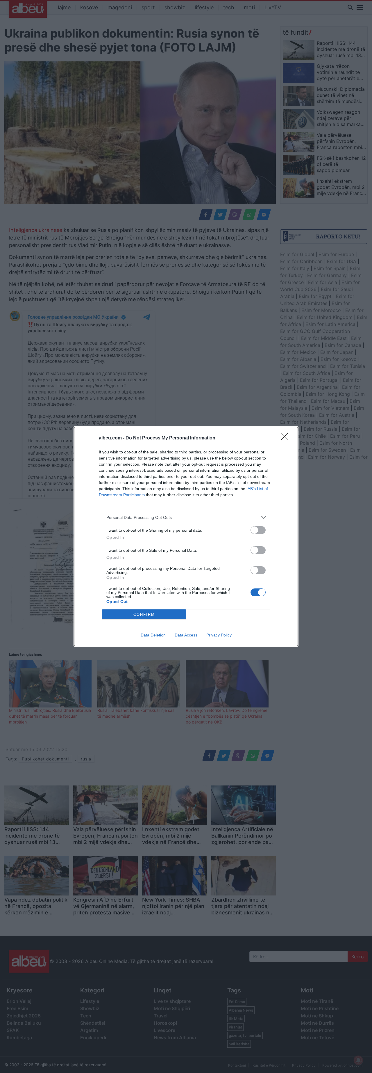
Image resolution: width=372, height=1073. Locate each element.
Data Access (186, 635)
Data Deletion (153, 635)
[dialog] (186, 536)
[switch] (258, 530)
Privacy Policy (219, 635)
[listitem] (186, 517)
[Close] (286, 438)
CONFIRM (144, 614)
